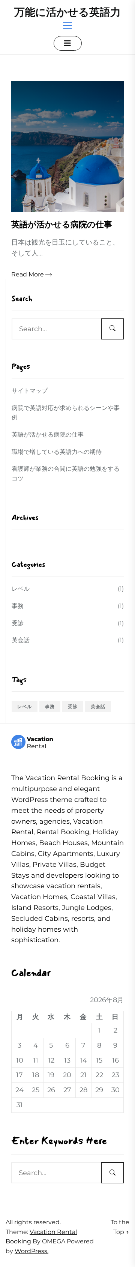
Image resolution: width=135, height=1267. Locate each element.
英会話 (21, 640)
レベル (21, 588)
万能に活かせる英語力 (67, 12)
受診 (18, 623)
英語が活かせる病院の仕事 (48, 434)
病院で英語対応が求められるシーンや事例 (66, 412)
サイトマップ (30, 390)
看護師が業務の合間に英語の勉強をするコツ (66, 473)
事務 (18, 605)
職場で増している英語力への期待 (57, 451)
